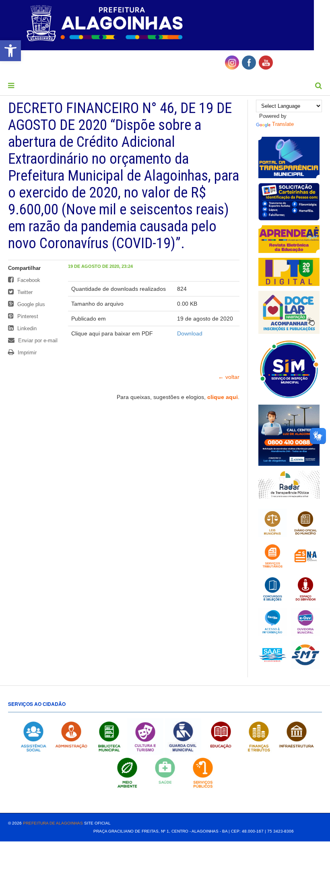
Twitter (24, 292)
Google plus (30, 304)
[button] (10, 50)
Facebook (28, 280)
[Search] (318, 86)
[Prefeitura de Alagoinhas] (106, 24)
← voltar (228, 377)
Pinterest (27, 316)
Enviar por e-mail (37, 340)
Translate (283, 124)
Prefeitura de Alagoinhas (53, 823)
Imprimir (26, 353)
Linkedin (26, 328)
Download (189, 333)
